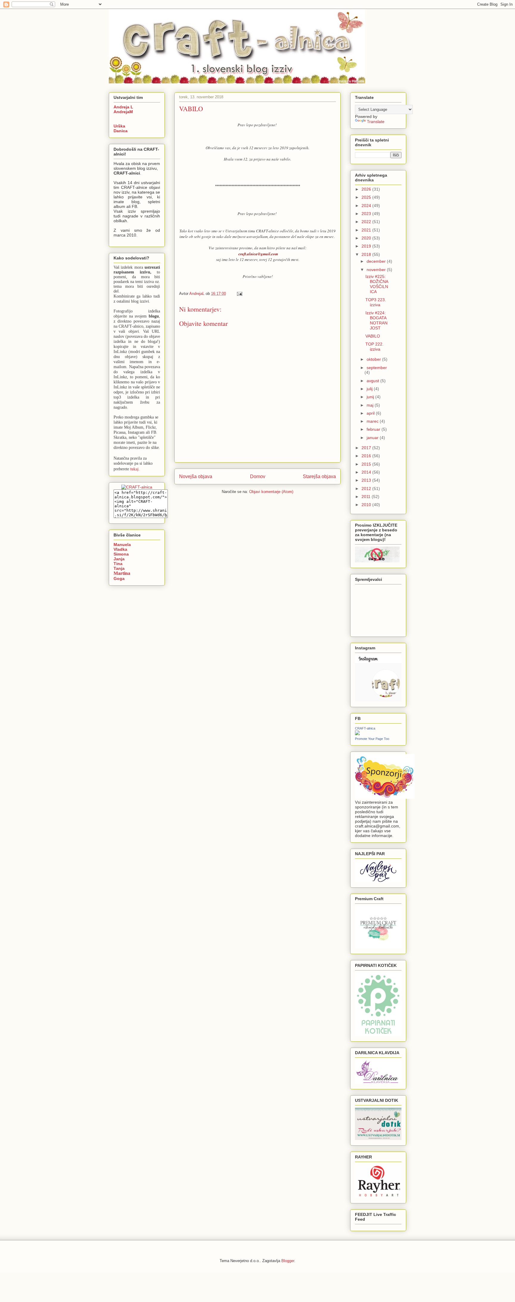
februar (374, 429)
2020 (367, 238)
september (377, 367)
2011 (367, 496)
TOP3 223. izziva (375, 302)
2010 (367, 504)
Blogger (287, 1261)
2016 (367, 455)
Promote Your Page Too (372, 739)
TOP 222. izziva (374, 346)
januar (373, 437)
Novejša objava (195, 476)
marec (373, 421)
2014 (367, 472)
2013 (367, 480)
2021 (367, 230)
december (377, 261)
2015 (367, 464)
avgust (373, 380)
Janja (119, 558)
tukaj (134, 469)
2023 (367, 213)
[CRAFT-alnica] (357, 733)
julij (370, 388)
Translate (375, 121)
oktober (374, 359)
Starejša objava (319, 476)
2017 (367, 447)
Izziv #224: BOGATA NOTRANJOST (376, 320)
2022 (367, 221)
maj (371, 405)
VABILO (372, 336)
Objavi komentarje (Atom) (271, 491)
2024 (367, 205)
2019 (367, 246)
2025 (367, 197)
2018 (367, 254)
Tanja (119, 568)
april (371, 413)
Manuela (122, 544)
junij (371, 396)
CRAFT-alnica (365, 728)
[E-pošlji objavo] (239, 293)
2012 (367, 488)
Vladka (120, 549)
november (377, 269)
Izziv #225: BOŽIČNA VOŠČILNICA (376, 284)
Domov (257, 476)
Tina (118, 563)
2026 (367, 189)
